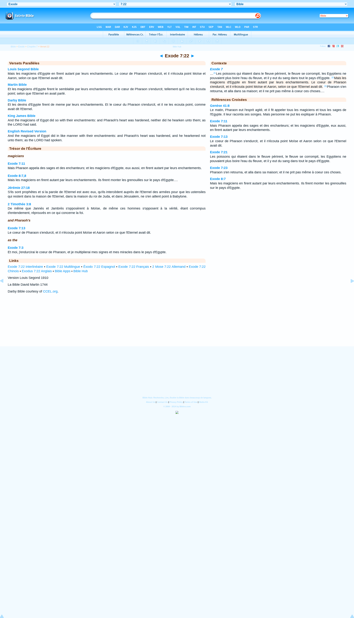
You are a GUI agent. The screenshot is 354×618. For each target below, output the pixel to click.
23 (325, 86)
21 (215, 73)
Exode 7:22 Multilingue (63, 267)
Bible (13, 46)
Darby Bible (17, 100)
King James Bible (21, 116)
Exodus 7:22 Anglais (37, 271)
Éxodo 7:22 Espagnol (99, 267)
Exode (21, 46)
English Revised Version (27, 131)
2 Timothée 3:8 (19, 204)
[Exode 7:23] (349, 289)
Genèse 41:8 (220, 106)
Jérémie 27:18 (19, 188)
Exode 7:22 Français (133, 267)
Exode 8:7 (218, 179)
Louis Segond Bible (23, 69)
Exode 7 (216, 69)
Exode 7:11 (16, 163)
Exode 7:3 (15, 248)
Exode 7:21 (219, 152)
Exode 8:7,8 (17, 176)
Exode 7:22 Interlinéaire (25, 267)
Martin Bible (17, 84)
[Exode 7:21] (4, 289)
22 (333, 77)
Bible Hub (80, 271)
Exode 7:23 (219, 168)
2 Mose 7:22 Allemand (168, 267)
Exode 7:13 (16, 228)
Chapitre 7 (32, 46)
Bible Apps (62, 271)
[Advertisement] (177, 323)
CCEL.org (50, 291)
